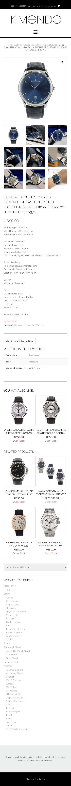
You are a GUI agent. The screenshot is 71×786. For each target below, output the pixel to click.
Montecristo (12, 615)
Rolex (9, 718)
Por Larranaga (13, 621)
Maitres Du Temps (15, 701)
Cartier (9, 683)
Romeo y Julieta (14, 632)
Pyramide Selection (15, 628)
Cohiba (9, 597)
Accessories (10, 585)
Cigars (7, 593)
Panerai (10, 708)
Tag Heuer (11, 721)
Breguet (10, 676)
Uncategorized (11, 662)
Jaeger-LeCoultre (32, 45)
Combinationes (13, 601)
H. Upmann (11, 608)
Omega (9, 704)
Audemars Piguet (14, 673)
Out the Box (40, 779)
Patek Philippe (13, 711)
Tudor (9, 725)
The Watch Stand (12, 647)
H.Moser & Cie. (13, 694)
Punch (9, 625)
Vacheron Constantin (17, 728)
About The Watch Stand (18, 651)
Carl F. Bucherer (14, 680)
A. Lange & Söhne (14, 669)
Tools (9, 589)
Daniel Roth (12, 687)
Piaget (9, 715)
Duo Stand (11, 654)
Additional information (19, 340)
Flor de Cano (12, 604)
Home (9, 45)
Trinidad (10, 639)
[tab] (20, 341)
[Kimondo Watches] (35, 25)
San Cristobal (12, 635)
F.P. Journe (11, 690)
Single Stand (12, 658)
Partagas (10, 618)
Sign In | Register (18, 6)
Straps (7, 643)
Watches (18, 45)
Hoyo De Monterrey (16, 611)
